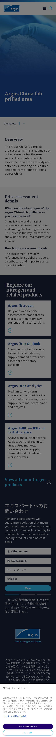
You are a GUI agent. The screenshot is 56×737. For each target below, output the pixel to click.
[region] (28, 710)
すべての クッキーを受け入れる (28, 726)
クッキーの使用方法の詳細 (15, 716)
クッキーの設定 (28, 733)
